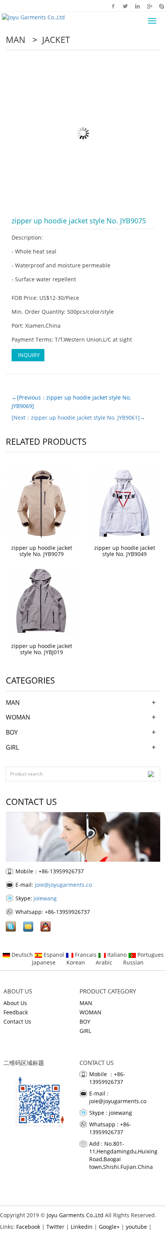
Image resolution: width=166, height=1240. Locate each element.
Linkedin (137, 6)
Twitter (125, 6)
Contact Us (17, 1021)
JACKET (55, 39)
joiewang (45, 898)
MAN (17, 39)
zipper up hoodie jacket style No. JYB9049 (124, 551)
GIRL (12, 747)
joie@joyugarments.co (63, 884)
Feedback (15, 1012)
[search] (151, 774)
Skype (161, 6)
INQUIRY (28, 355)
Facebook (113, 6)
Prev (21, 133)
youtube (136, 1226)
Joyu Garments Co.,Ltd (75, 1215)
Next (144, 133)
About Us (15, 1003)
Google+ (149, 6)
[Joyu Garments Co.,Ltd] (32, 16)
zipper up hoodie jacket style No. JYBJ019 (41, 649)
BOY (12, 732)
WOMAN (18, 717)
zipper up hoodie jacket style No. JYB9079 (41, 551)
